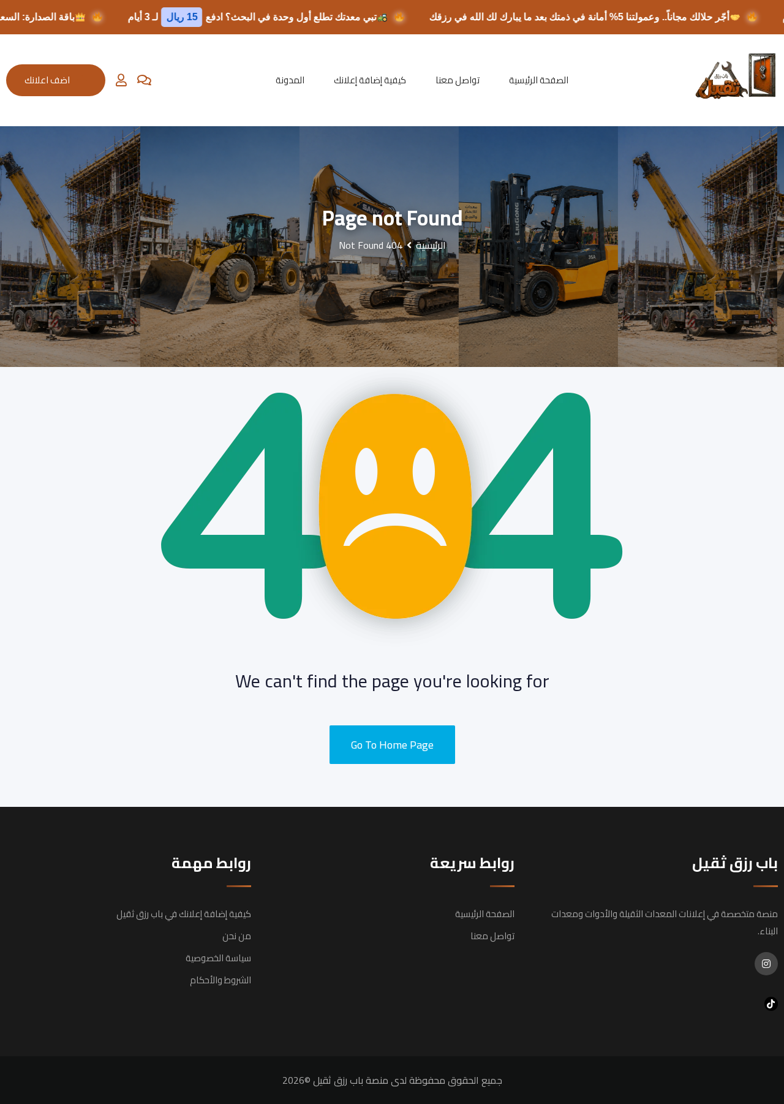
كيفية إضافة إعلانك (370, 80)
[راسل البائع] (144, 80)
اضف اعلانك (47, 80)
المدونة (290, 80)
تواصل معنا (457, 80)
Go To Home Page (392, 745)
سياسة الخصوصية (218, 958)
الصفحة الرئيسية (538, 80)
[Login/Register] (121, 80)
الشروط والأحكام (220, 980)
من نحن (236, 936)
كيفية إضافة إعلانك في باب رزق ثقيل (183, 914)
